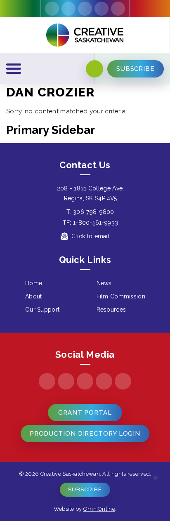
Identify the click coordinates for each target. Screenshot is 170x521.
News (104, 283)
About (33, 296)
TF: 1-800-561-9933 (90, 222)
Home (33, 283)
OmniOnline (99, 509)
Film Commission (121, 296)
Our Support (42, 309)
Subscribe (85, 489)
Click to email (90, 236)
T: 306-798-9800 (90, 212)
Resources (111, 309)
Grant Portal (85, 412)
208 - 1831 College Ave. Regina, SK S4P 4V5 (90, 193)
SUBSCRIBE (135, 69)
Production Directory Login (85, 433)
